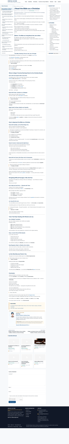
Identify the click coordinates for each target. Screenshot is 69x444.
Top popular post (18, 424)
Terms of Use (28, 413)
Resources (52, 45)
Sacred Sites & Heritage (54, 49)
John (20, 78)
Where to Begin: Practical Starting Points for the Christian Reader (7, 14)
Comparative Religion (54, 33)
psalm (17, 117)
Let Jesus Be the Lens (5, 40)
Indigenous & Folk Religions (55, 39)
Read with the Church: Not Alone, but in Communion (7, 33)
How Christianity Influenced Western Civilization (25, 362)
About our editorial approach (13, 417)
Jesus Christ (34, 55)
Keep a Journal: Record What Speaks (7, 47)
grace (34, 269)
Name (10, 387)
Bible (14, 16)
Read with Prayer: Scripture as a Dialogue (7, 19)
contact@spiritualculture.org (43, 414)
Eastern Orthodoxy (55, 29)
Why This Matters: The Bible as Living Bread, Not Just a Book (7, 9)
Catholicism (54, 28)
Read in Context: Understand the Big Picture (7, 30)
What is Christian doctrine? (39, 345)
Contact (27, 414)
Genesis (12, 57)
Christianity (35, 1)
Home (26, 1)
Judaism (59, 1)
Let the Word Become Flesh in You (7, 51)
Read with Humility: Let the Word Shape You (7, 27)
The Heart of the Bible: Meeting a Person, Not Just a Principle (7, 12)
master (12, 68)
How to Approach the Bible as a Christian (7, 25)
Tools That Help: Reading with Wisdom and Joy (6, 42)
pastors (23, 172)
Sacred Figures (52, 48)
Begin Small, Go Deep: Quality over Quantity (7, 22)
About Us (12, 424)
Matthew (10, 78)
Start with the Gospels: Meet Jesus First (7, 17)
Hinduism (51, 1)
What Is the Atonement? (13, 361)
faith (22, 188)
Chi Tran (18, 314)
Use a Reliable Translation (6, 44)
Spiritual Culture (12, 1)
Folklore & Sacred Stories (54, 37)
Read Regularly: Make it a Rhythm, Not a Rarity (7, 49)
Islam (55, 1)
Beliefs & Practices (11, 348)
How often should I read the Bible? (17, 308)
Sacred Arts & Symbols (54, 47)
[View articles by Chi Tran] (12, 314)
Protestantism (54, 32)
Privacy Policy (28, 411)
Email (10, 391)
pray (24, 94)
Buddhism (30, 1)
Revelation (17, 57)
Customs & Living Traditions (44, 1)
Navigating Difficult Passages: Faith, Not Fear (7, 35)
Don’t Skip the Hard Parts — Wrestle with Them (6, 38)
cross (22, 86)
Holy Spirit (21, 95)
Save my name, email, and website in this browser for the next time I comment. (24, 395)
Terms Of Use (10, 426)
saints (21, 172)
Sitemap (27, 416)
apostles (32, 197)
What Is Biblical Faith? (38, 361)
